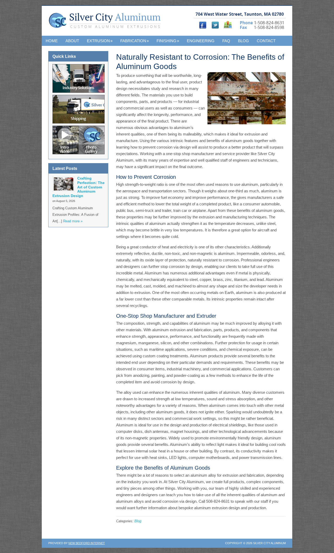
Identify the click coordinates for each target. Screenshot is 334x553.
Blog (243, 41)
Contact (266, 41)
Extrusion (99, 41)
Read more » (72, 221)
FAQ (226, 41)
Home (52, 41)
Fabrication (134, 41)
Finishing (168, 41)
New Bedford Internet (86, 543)
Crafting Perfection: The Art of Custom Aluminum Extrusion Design (78, 187)
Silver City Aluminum (106, 23)
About (72, 41)
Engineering (200, 41)
